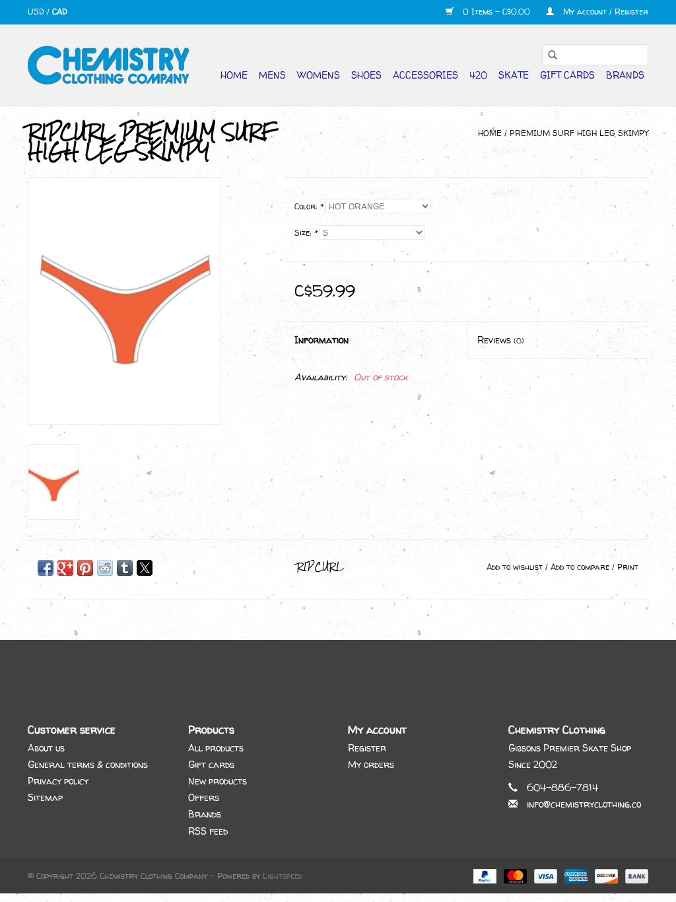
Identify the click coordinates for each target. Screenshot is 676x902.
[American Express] (575, 875)
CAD (59, 11)
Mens (272, 75)
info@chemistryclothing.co (584, 804)
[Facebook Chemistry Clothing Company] (326, 670)
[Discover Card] (605, 875)
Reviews (500, 339)
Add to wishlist (516, 566)
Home (234, 75)
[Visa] (544, 875)
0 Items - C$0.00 (496, 11)
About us (46, 748)
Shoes (366, 75)
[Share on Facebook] (45, 568)
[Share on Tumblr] (125, 568)
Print (627, 566)
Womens (318, 75)
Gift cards (567, 75)
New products (217, 781)
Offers (203, 797)
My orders (371, 764)
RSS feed (208, 831)
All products (216, 748)
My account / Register (604, 11)
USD (37, 11)
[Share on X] (144, 568)
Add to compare (581, 566)
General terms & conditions (88, 764)
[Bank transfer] (634, 875)
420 (478, 75)
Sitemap (45, 797)
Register (367, 748)
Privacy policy (58, 781)
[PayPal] (484, 875)
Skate (513, 75)
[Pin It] (85, 568)
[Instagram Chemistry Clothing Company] (349, 670)
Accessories (425, 75)
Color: (308, 206)
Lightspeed (282, 876)
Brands (625, 75)
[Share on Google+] (65, 568)
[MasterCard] (514, 875)
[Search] (552, 54)
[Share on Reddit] (105, 568)
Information (321, 339)
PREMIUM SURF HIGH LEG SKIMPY (579, 133)
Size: (305, 232)
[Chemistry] (108, 65)
